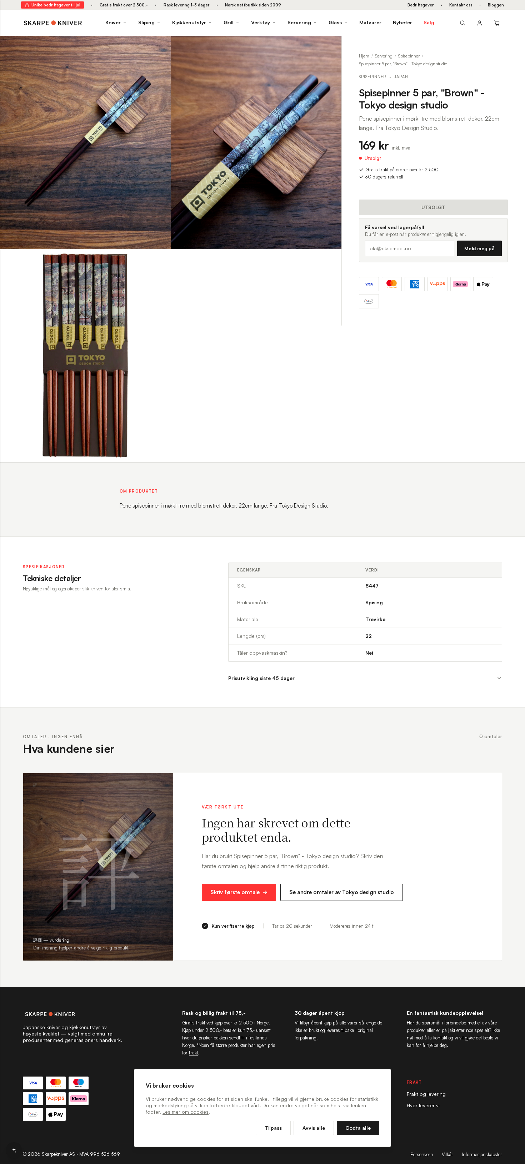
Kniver (113, 22)
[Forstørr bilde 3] (160, 259)
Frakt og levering (426, 1094)
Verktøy (260, 22)
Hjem (364, 56)
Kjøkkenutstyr (189, 22)
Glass (335, 22)
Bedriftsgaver (421, 4)
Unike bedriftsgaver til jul (55, 4)
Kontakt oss (460, 4)
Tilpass (273, 1128)
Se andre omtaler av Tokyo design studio (341, 892)
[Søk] (462, 23)
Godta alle (358, 1128)
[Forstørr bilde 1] (160, 46)
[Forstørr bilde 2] (330, 46)
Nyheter (402, 22)
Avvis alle (313, 1128)
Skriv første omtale (235, 892)
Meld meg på (479, 248)
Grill (229, 22)
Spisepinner (409, 56)
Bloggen (496, 4)
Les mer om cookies (185, 1112)
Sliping (146, 22)
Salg (429, 22)
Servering (299, 22)
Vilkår (447, 1154)
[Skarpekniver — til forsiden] (73, 1014)
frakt (193, 1052)
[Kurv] (497, 23)
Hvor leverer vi (423, 1105)
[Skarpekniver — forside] (53, 23)
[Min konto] (479, 23)
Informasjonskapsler (482, 1154)
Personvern (421, 1154)
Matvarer (370, 22)
